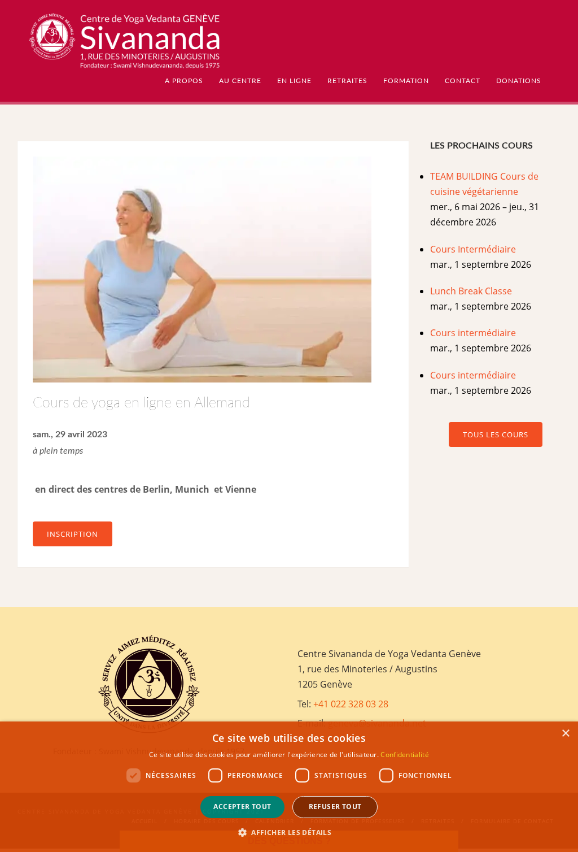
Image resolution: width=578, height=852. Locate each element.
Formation (406, 80)
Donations (518, 80)
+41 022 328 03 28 (350, 704)
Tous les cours (495, 434)
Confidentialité (404, 754)
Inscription (72, 534)
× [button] (565, 733)
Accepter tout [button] (242, 806)
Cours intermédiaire (473, 333)
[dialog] (289, 786)
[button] (289, 832)
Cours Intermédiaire (473, 249)
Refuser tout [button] (335, 806)
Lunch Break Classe (471, 291)
